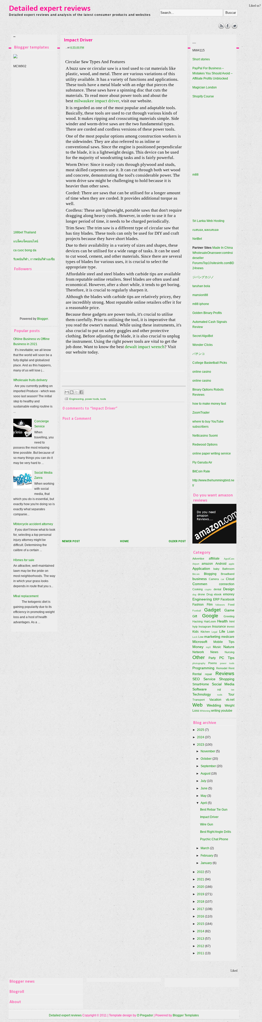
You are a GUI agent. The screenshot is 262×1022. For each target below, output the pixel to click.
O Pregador (145, 1015)
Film (210, 604)
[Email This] (66, 392)
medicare (227, 637)
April (204, 803)
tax (232, 689)
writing (215, 710)
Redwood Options (204, 444)
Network (198, 652)
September (209, 766)
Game (229, 610)
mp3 (208, 647)
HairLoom (210, 621)
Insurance (219, 626)
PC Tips (226, 658)
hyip (195, 626)
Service (209, 679)
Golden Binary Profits (207, 313)
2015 (201, 924)
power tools (92, 399)
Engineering (76, 399)
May (204, 796)
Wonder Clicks (202, 345)
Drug (209, 594)
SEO (196, 679)
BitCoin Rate (201, 471)
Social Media (223, 684)
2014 (201, 931)
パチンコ (198, 354)
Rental (197, 674)
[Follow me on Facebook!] (228, 27)
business (199, 579)
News (214, 652)
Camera (214, 579)
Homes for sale (23, 560)
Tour (231, 694)
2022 (201, 872)
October (206, 758)
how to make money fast (209, 403)
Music (217, 647)
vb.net (230, 699)
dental (217, 589)
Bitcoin (196, 574)
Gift (194, 616)
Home (124, 541)
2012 (201, 946)
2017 (201, 909)
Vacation (215, 699)
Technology (201, 694)
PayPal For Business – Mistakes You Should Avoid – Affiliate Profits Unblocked (212, 73)
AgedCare (229, 558)
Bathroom (228, 568)
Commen (199, 584)
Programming (203, 668)
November (208, 751)
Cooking (197, 589)
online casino (201, 371)
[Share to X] (76, 392)
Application (201, 568)
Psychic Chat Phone (214, 839)
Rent (231, 668)
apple (231, 563)
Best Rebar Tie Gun (213, 809)
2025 (201, 730)
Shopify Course (203, 96)
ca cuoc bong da (24, 250)
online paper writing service (211, 453)
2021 (201, 879)
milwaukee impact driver (96, 100)
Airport (195, 563)
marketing (212, 636)
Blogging (210, 574)
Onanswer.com (217, 253)
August (206, 773)
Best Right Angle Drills (215, 832)
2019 (201, 894)
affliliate (214, 558)
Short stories (201, 59)
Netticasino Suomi (205, 435)
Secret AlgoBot (202, 336)
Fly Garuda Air (202, 462)
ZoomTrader (201, 412)
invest (230, 626)
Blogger (42, 319)
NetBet (197, 239)
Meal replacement (25, 596)
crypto (208, 589)
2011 (201, 953)
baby (216, 568)
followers (220, 604)
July (204, 781)
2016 (201, 916)
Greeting (229, 616)
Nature (228, 647)
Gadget (212, 609)
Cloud (230, 579)
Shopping (226, 679)
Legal (214, 631)
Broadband (227, 573)
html (231, 621)
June (204, 788)
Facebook (227, 599)
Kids (195, 631)
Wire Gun (206, 824)
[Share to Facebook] (81, 392)
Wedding (214, 705)
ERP (216, 599)
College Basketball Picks (209, 363)
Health (222, 621)
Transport (198, 699)
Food (231, 604)
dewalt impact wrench (145, 346)
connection (226, 584)
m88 (195, 174)
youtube (226, 710)
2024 (201, 737)
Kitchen (205, 631)
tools (103, 399)
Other (198, 657)
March (205, 848)
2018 (201, 901)
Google (210, 615)
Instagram (205, 626)
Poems (212, 663)
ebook (218, 594)
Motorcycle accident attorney (33, 524)
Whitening (205, 710)
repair (208, 674)
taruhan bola (201, 286)
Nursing (229, 652)
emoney (228, 594)
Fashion (198, 604)
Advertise (198, 558)
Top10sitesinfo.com (216, 263)
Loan (230, 631)
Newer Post (71, 541)
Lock (195, 636)
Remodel (221, 668)
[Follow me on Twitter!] (234, 27)
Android (220, 563)
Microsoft (199, 642)
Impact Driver (209, 817)
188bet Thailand (24, 232)
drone (201, 594)
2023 (201, 744)
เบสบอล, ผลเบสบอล (205, 230)
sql (219, 689)
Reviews (224, 673)
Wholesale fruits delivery (30, 380)
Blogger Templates (186, 1015)
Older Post (177, 541)
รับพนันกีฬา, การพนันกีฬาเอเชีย (34, 259)
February (207, 855)
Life (222, 631)
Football (196, 610)
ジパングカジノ (203, 277)
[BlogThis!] (71, 392)
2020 (201, 887)
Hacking (197, 621)
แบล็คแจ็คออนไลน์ (25, 241)
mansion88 (200, 295)
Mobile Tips (224, 642)
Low (200, 636)
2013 (201, 938)
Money (197, 647)
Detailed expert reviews (50, 9)
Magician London (204, 87)
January (207, 863)
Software (199, 689)
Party (212, 658)
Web (197, 705)
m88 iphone (200, 304)
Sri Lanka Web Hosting (208, 221)
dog (194, 594)
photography (198, 663)
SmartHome (200, 684)
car (222, 579)
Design (228, 589)
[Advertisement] (103, 34)
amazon (207, 563)
